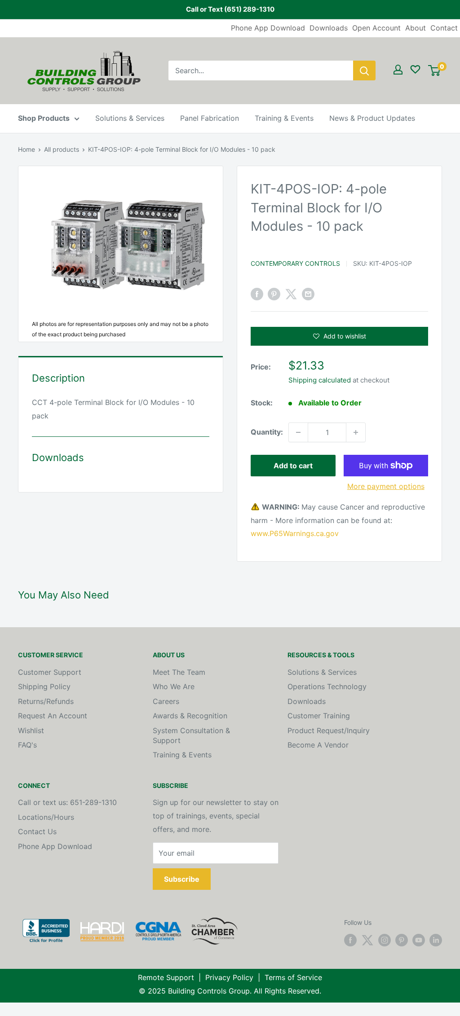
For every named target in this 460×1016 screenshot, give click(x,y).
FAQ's (27, 744)
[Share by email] (308, 294)
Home (26, 149)
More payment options (386, 486)
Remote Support (166, 977)
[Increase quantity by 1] (355, 432)
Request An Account (52, 715)
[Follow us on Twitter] (367, 940)
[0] (434, 70)
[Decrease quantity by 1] (298, 432)
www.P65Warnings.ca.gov (295, 533)
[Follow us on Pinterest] (401, 940)
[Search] (364, 70)
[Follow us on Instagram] (384, 940)
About (415, 27)
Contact (444, 27)
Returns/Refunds (46, 701)
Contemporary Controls (295, 263)
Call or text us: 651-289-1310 (67, 802)
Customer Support (49, 672)
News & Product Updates (372, 118)
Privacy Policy (229, 977)
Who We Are (174, 686)
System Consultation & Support (191, 735)
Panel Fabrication (209, 118)
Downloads (329, 27)
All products (61, 149)
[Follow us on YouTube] (418, 940)
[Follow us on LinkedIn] (435, 940)
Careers (166, 701)
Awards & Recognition (190, 715)
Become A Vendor (318, 744)
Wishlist (31, 730)
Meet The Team (179, 672)
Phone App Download (268, 27)
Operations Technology (327, 686)
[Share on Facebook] (257, 294)
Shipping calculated (319, 380)
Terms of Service (293, 977)
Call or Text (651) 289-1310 (230, 9)
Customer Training (319, 715)
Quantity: (267, 431)
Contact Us (37, 831)
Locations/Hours (46, 817)
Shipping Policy (44, 686)
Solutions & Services (129, 118)
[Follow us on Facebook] (350, 940)
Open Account (376, 27)
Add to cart (293, 465)
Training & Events (284, 118)
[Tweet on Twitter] (291, 294)
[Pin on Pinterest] (274, 294)
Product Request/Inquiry (329, 730)
